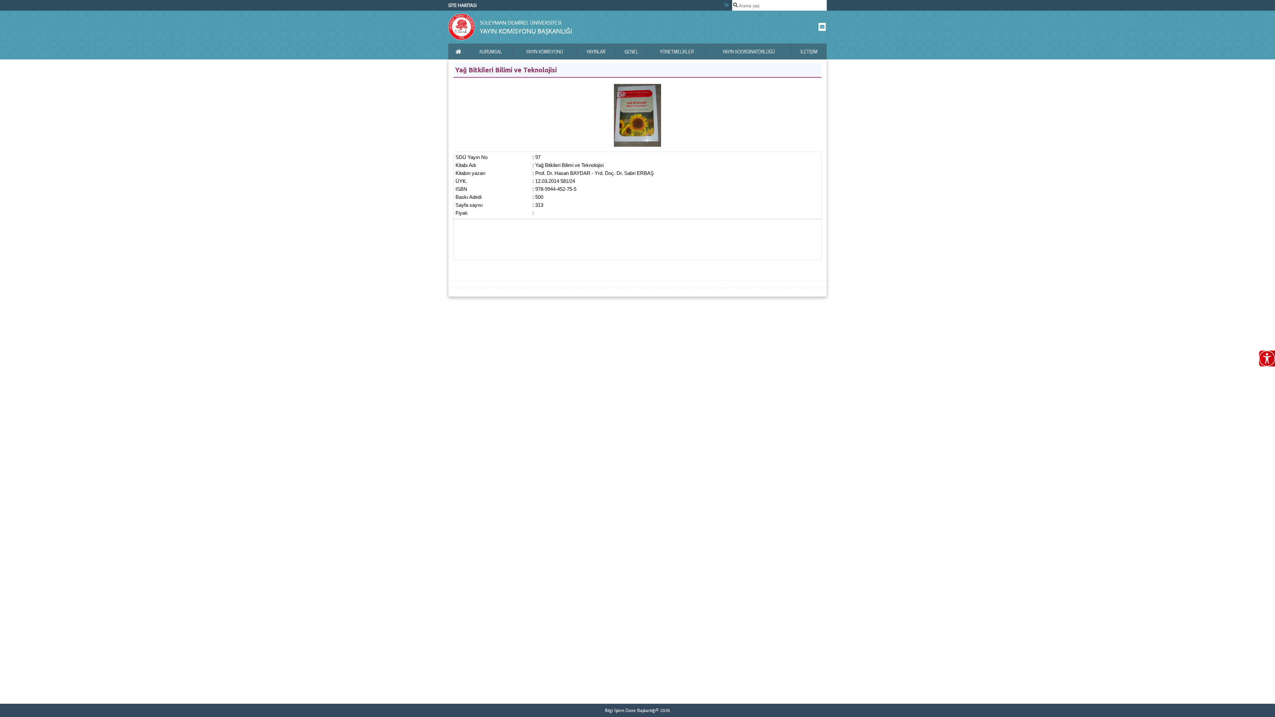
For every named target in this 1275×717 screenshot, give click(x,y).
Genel (631, 51)
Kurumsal (490, 51)
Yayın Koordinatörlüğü (748, 51)
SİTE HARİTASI (462, 5)
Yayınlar (595, 51)
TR (726, 5)
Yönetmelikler (677, 51)
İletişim (809, 51)
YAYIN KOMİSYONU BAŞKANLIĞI (526, 31)
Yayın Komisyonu (544, 51)
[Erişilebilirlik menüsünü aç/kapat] (1267, 358)
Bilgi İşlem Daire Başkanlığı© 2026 (637, 710)
